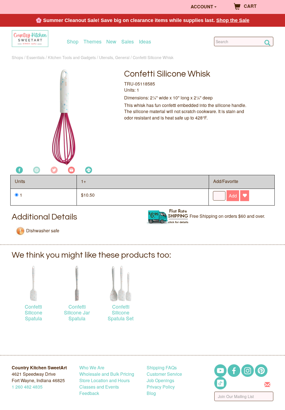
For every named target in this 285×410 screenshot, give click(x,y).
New (111, 41)
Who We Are (91, 367)
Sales (127, 41)
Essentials (35, 57)
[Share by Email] (71, 169)
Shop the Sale (232, 20)
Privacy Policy (161, 387)
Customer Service (164, 374)
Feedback (89, 393)
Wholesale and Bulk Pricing (106, 374)
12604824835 (27, 387)
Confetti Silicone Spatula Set (121, 312)
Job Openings (160, 380)
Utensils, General (114, 57)
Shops (17, 57)
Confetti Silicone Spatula (33, 312)
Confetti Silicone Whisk (153, 57)
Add (233, 195)
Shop (72, 41)
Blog (151, 393)
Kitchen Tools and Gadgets (72, 57)
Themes (92, 41)
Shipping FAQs (162, 367)
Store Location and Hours (104, 380)
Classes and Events (99, 387)
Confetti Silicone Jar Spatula (77, 312)
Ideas (145, 41)
